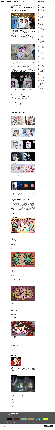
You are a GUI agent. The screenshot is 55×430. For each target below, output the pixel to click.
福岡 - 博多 (8, 421)
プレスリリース (13, 33)
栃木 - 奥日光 (15, 422)
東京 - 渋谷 (37, 421)
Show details (11, 428)
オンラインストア (23, 1)
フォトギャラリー (18, 1)
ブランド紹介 (6, 1)
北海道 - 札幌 (15, 421)
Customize (48, 427)
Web (11, 406)
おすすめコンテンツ (10, 1)
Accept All (48, 425)
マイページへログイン (46, 1)
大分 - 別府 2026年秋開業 (16, 423)
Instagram (14, 370)
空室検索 (39, 1)
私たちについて (14, 1)
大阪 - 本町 (8, 422)
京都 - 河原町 (44, 421)
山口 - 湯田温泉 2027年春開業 (9, 423)
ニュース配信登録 (42, 1)
